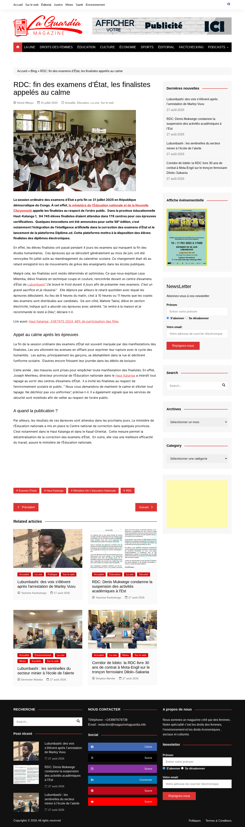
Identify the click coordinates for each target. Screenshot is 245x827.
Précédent (28, 507)
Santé (79, 4)
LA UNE (29, 47)
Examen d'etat (28, 490)
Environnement (95, 4)
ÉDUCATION (86, 47)
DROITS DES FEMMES (56, 47)
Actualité (70, 102)
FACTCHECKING (191, 47)
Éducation (83, 102)
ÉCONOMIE (127, 47)
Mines (69, 4)
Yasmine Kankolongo (34, 592)
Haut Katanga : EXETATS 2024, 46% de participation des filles (74, 321)
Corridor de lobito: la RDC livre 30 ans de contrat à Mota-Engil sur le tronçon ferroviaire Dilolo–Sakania (121, 667)
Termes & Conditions (219, 820)
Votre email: (174, 327)
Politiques (195, 820)
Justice (58, 4)
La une (95, 102)
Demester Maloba (32, 679)
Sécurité (143, 574)
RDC (129, 490)
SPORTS (147, 47)
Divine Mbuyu (25, 102)
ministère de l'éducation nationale (95, 490)
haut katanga (55, 490)
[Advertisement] (197, 504)
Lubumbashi (36, 284)
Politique (52, 574)
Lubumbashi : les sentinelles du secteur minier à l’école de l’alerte (193, 146)
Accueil (18, 4)
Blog (34, 71)
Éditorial (46, 4)
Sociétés (36, 661)
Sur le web (31, 4)
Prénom (172, 304)
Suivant (144, 507)
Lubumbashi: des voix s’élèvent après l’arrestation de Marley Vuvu (192, 102)
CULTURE (107, 47)
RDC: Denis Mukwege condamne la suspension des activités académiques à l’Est (122, 586)
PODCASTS (216, 47)
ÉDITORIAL (166, 47)
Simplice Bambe (105, 678)
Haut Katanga (125, 375)
